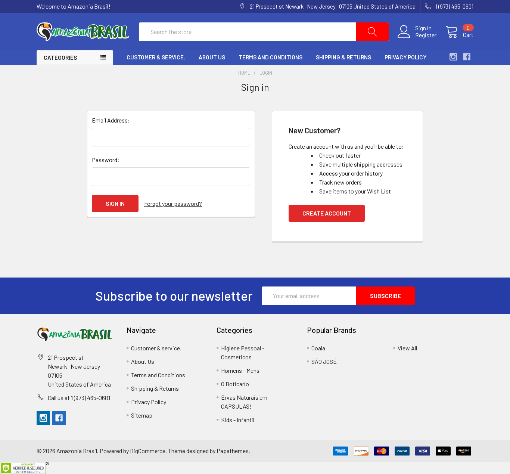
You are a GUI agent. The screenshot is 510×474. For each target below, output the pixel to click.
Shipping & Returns (343, 57)
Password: (105, 159)
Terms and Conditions (270, 57)
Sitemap (141, 415)
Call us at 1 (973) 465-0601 (79, 397)
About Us (212, 57)
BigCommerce (147, 450)
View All (407, 347)
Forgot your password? (173, 203)
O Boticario (235, 383)
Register (425, 35)
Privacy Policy (405, 57)
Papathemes (233, 450)
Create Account (326, 213)
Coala (318, 347)
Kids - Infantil (237, 419)
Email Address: (111, 120)
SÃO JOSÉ (324, 361)
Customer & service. (156, 57)
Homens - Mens (240, 370)
